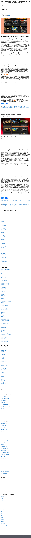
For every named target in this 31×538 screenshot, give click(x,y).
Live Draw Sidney (4, 306)
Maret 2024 (3, 221)
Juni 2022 (2, 249)
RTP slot (2, 326)
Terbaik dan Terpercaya (5, 448)
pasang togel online (4, 525)
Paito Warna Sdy (4, 368)
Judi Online (24, 106)
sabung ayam (3, 327)
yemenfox (9, 110)
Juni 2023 (2, 232)
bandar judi (14, 108)
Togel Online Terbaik (4, 458)
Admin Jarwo (3, 270)
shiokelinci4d (3, 523)
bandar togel (18, 108)
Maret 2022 (3, 253)
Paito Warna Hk (3, 366)
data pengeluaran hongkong (5, 284)
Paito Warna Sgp (4, 369)
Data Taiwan (3, 358)
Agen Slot (2, 273)
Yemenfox (15, 100)
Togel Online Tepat (4, 469)
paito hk (2, 375)
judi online (5, 205)
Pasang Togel (5, 107)
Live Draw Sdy (3, 361)
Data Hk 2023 (3, 354)
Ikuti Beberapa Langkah (5, 440)
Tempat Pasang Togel (11, 107)
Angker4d (2, 276)
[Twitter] (3, 103)
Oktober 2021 (3, 260)
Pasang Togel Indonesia (5, 460)
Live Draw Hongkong (4, 305)
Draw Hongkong (3, 287)
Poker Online (3, 316)
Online (8, 141)
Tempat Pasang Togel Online (20, 107)
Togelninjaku (3, 193)
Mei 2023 (2, 233)
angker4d (2, 498)
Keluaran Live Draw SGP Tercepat (6, 301)
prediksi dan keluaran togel (5, 317)
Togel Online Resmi (4, 410)
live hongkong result (4, 309)
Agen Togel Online (14, 106)
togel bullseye (3, 335)
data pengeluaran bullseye (5, 283)
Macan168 (3, 312)
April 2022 (3, 251)
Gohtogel (2, 294)
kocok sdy (2, 379)
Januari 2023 (3, 239)
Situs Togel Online (4, 400)
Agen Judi (4, 204)
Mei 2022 (2, 250)
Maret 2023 (3, 236)
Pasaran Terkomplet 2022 (5, 412)
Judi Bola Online (25, 200)
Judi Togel (3, 299)
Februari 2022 (3, 254)
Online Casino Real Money (5, 313)
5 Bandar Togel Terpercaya (6, 106)
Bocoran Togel (3, 490)
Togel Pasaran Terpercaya (5, 406)
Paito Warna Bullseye (4, 364)
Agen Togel (4, 108)
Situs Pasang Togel (4, 427)
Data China (3, 351)
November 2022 (3, 242)
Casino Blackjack (4, 280)
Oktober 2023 (3, 228)
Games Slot (3, 291)
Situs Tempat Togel (4, 423)
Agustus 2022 (3, 246)
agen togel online (9, 108)
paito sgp (2, 373)
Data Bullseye (3, 350)
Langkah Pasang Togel (5, 471)
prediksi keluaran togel (5, 319)
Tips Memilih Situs (4, 446)
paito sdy (2, 372)
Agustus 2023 (3, 229)
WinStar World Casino (4, 341)
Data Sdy (2, 355)
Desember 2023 (3, 225)
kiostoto (2, 496)
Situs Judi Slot (3, 425)
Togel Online (27, 107)
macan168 (3, 521)
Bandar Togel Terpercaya (5, 398)
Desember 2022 (3, 240)
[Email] (5, 103)
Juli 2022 (2, 247)
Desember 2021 (3, 257)
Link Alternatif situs (4, 444)
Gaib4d (2, 290)
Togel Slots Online (4, 408)
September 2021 (4, 261)
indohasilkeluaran (4, 529)
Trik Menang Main (4, 473)
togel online (5, 110)
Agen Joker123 (3, 272)
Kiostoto (2, 302)
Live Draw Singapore (4, 308)
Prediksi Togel (3, 488)
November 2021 (3, 258)
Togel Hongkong (3, 337)
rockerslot (2, 527)
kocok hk (2, 376)
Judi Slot (2, 298)
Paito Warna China (4, 365)
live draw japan (3, 384)
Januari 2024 (3, 224)
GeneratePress (18, 536)
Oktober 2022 (3, 243)
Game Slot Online (4, 431)
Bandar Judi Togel (23, 204)
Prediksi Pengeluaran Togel (5, 320)
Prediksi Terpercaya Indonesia (6, 479)
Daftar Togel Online (4, 442)
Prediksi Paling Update (5, 481)
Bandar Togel (20, 106)
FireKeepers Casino (4, 288)
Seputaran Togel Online (8, 168)
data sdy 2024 (3, 380)
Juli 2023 (2, 231)
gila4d (2, 511)
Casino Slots (3, 281)
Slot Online (3, 330)
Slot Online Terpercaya (5, 404)
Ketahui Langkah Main (4, 467)
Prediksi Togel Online (4, 323)
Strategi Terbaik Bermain (5, 452)
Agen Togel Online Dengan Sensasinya (11, 114)
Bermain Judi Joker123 (5, 454)
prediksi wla (3, 324)
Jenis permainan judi (4, 433)
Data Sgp (2, 357)
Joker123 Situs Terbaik (5, 450)
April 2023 (3, 235)
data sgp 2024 (3, 382)
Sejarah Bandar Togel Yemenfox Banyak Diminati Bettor (15, 14)
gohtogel (2, 519)
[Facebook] (2, 103)
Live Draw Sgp (3, 362)
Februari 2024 (3, 222)
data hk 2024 (3, 383)
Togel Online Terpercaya (5, 402)
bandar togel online (24, 108)
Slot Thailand (3, 331)
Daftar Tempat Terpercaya (5, 429)
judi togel (8, 205)
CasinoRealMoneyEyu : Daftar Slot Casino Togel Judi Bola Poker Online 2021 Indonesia (15, 2)
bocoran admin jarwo (4, 279)
